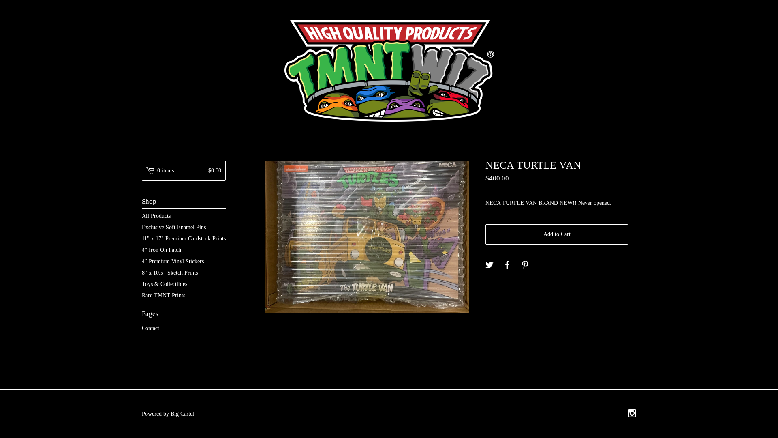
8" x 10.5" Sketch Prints (170, 273)
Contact (150, 328)
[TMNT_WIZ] (389, 71)
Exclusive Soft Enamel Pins (174, 227)
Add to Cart (557, 234)
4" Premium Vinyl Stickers (173, 261)
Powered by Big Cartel (168, 414)
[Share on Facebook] (507, 265)
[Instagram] (632, 414)
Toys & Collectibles (164, 284)
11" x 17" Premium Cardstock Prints (184, 239)
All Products (156, 216)
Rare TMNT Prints (163, 295)
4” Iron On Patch (161, 250)
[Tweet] (489, 265)
